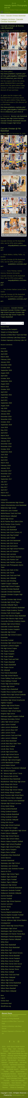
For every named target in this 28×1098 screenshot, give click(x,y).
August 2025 (5, 373)
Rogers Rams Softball (8, 852)
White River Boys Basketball (10, 947)
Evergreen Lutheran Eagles (10, 646)
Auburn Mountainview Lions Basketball (13, 505)
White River (5, 942)
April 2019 (4, 433)
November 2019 (6, 419)
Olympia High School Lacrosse (11, 803)
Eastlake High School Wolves (10, 624)
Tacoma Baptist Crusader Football (12, 915)
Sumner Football (6, 898)
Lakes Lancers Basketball (9, 727)
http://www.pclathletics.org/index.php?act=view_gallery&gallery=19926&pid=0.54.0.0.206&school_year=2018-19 (14, 76)
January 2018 (5, 468)
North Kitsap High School (9, 787)
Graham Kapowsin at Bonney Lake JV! (14, 340)
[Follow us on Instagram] (15, 2)
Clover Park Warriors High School (12, 618)
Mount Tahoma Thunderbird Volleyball (13, 768)
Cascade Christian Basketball (10, 121)
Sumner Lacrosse (7, 904)
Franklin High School (7, 686)
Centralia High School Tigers (10, 602)
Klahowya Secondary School (10, 719)
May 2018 (4, 457)
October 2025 (5, 367)
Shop (12, 1071)
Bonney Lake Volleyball (8, 578)
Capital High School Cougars (10, 586)
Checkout (21, 1049)
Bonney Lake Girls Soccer (9, 543)
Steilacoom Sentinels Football (10, 890)
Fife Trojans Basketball (8, 665)
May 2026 (4, 351)
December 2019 (6, 416)
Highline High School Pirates (10, 705)
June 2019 (4, 427)
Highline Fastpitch (7, 703)
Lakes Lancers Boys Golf (9, 730)
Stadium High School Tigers (10, 874)
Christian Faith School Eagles (10, 613)
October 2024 (5, 378)
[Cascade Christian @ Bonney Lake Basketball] (14, 41)
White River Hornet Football (10, 961)
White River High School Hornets (12, 953)
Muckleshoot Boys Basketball (10, 779)
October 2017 (5, 476)
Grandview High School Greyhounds (13, 700)
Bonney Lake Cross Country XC (11, 532)
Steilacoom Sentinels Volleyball (11, 893)
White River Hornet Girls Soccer (11, 964)
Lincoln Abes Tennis (7, 749)
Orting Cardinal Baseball (9, 809)
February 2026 (6, 359)
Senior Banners (6, 858)
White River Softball (7, 972)
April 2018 (4, 460)
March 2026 (5, 357)
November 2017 (6, 473)
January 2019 (5, 441)
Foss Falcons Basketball (9, 673)
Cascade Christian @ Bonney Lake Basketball (12, 27)
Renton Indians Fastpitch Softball (12, 841)
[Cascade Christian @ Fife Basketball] (14, 144)
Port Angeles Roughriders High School (13, 830)
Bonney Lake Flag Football (9, 535)
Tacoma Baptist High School (10, 917)
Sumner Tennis (6, 907)
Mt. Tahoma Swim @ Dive (9, 776)
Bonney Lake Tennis (7, 573)
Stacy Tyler (6, 31)
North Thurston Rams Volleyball (11, 798)
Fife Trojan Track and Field (9, 659)
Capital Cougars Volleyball (9, 583)
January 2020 (5, 414)
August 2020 (5, 405)
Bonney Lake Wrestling (8, 581)
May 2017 (4, 487)
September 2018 (6, 452)
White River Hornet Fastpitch (10, 958)
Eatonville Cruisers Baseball (10, 626)
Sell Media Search (12, 1069)
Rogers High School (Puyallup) (11, 844)
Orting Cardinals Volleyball (9, 820)
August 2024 (5, 384)
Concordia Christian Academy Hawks (13, 621)
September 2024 (6, 381)
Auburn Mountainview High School (12, 502)
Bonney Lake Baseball (8, 527)
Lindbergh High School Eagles (11, 760)
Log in (3, 998)
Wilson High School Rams (9, 985)
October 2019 (5, 422)
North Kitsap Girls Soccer (9, 784)
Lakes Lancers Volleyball (9, 738)
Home (3, 16)
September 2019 (6, 425)
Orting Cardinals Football (9, 817)
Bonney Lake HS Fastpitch (9, 551)
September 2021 (6, 395)
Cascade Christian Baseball (10, 589)
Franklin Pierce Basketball (9, 689)
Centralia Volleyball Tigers (9, 605)
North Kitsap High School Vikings (12, 790)
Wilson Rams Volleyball (8, 991)
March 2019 (5, 435)
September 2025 (6, 370)
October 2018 (5, 449)
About (4, 1049)
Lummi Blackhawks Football (10, 762)
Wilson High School (7, 980)
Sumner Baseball (6, 896)
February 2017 (6, 495)
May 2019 (4, 430)
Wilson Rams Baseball (8, 988)
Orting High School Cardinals (10, 825)
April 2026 (4, 354)
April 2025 (4, 376)
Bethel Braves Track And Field (11, 513)
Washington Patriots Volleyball (11, 939)
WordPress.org (6, 1006)
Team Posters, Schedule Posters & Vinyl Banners (14, 1085)
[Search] (25, 1)
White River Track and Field (10, 974)
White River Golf (6, 950)
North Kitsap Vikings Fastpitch (11, 792)
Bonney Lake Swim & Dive (9, 570)
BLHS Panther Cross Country (10, 524)
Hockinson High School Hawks (11, 711)
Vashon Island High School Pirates (12, 926)
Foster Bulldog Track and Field (11, 678)
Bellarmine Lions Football (9, 510)
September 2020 (6, 403)
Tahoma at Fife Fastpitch (9, 329)
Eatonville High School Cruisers (11, 635)
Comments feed (6, 1003)
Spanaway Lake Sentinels (9, 866)
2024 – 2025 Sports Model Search (13, 1046)
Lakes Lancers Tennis (8, 733)
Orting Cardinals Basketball (10, 814)
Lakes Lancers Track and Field (11, 735)
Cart (14, 1049)
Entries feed (5, 1001)
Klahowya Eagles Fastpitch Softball (12, 716)
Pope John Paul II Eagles (9, 828)
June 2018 (4, 454)
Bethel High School (7, 519)
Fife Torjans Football (7, 651)
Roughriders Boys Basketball (10, 855)
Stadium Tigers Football (8, 879)
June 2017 (4, 484)
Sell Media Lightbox (9, 1067)
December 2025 (6, 365)
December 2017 (6, 471)
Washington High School (9, 928)
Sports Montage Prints (13, 1078)
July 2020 (4, 408)
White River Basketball (8, 945)
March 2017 (5, 492)
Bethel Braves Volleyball (9, 516)
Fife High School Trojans (14, 314)
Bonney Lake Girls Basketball (10, 540)
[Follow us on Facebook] (12, 2)
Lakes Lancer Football (8, 724)
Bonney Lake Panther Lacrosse (11, 562)
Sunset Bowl (5, 909)
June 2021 (4, 397)
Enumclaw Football (7, 640)
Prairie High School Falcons (10, 836)
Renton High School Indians (10, 839)
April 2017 (4, 490)
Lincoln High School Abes (9, 752)
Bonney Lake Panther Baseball (11, 557)
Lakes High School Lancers (10, 722)
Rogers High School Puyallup (10, 847)
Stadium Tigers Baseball (9, 877)
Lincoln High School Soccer (10, 754)
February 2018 (6, 465)
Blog (9, 1049)
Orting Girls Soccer (7, 822)
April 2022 (4, 392)
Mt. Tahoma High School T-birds (11, 773)
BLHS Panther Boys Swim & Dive (12, 521)
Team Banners (16, 1083)
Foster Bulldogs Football (9, 681)
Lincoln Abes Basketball (8, 741)
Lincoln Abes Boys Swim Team (11, 743)
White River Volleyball (8, 977)
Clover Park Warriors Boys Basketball (13, 616)
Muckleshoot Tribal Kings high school (13, 781)
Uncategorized (5, 923)
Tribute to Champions (17, 1087)
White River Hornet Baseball (10, 955)
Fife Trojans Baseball (8, 662)
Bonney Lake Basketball (19, 116)
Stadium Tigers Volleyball (9, 882)
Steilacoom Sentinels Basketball (11, 887)
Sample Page (13, 1062)
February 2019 (6, 438)
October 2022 (5, 389)
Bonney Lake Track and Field (10, 575)
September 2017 (6, 479)
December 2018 (6, 444)
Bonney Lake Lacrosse (8, 554)
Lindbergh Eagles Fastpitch (10, 757)
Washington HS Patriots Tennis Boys (13, 934)
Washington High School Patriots (11, 931)
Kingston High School (8, 713)
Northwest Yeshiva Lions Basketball (12, 800)
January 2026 (5, 362)
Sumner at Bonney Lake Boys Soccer (13, 337)
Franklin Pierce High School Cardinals (13, 694)
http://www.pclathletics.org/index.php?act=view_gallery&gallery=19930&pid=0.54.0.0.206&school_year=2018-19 (14, 109)
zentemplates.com (18, 1095)
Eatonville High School (8, 632)
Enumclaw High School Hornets (11, 643)
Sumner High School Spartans (11, 901)
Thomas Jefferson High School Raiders (14, 920)
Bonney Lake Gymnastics (9, 546)
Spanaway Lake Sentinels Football (12, 868)
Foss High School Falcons (9, 675)
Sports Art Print (6, 871)
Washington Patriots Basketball (11, 936)
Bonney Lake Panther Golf (9, 559)
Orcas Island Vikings (7, 806)
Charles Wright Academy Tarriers (12, 610)
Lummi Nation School (8, 765)
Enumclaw (4, 637)
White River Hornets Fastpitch (11, 966)
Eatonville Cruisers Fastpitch (10, 629)
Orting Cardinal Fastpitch (9, 811)
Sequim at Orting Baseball (9, 332)
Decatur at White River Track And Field (14, 335)
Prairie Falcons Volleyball (9, 833)
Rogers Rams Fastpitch (8, 849)
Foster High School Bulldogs (10, 684)
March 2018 (5, 463)
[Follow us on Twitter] (13, 2)
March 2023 (5, 386)
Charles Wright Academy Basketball (12, 607)
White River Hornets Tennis (10, 969)
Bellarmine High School (8, 508)
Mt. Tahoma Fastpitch (8, 771)
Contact (5, 1051)
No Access (21, 1060)
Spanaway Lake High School (10, 863)
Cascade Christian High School (11, 599)
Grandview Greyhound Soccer (11, 697)
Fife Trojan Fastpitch (7, 654)
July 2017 (4, 482)
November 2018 (6, 446)
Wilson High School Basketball (11, 983)
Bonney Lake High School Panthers (12, 118)
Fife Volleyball (5, 670)
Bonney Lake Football (8, 538)
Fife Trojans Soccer (7, 667)
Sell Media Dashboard (17, 1065)
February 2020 (6, 411)
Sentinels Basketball (7, 860)
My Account (12, 1060)
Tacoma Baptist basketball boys (11, 912)
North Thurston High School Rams (12, 795)
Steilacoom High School (9, 885)
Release (4, 1062)
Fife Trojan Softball (7, 656)
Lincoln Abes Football (8, 746)
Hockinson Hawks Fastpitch (10, 708)
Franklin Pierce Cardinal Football (11, 692)
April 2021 (4, 400)
